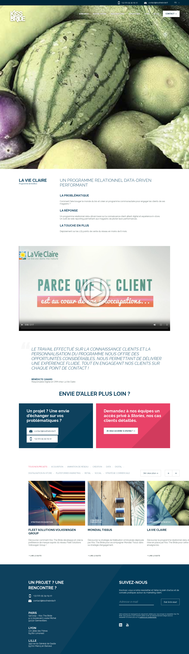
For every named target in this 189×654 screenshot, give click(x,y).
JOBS (146, 14)
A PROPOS (84, 14)
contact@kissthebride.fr (45, 431)
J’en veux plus (150, 473)
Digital (118, 467)
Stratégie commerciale (118, 473)
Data (108, 467)
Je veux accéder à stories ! (120, 431)
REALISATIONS (117, 14)
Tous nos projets (37, 467)
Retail (88, 473)
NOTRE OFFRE (99, 14)
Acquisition (57, 467)
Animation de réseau (78, 467)
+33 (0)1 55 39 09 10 (43, 439)
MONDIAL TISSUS (100, 530)
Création (97, 467)
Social (98, 473)
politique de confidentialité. (148, 617)
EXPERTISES (134, 14)
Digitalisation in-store (40, 473)
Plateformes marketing (68, 473)
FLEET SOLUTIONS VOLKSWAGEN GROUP (52, 531)
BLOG (156, 14)
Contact (171, 14)
